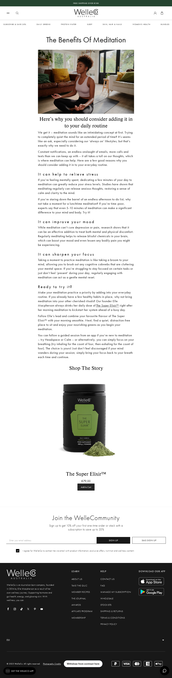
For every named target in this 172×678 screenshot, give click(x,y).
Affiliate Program (82, 611)
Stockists (106, 604)
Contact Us (107, 579)
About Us (77, 579)
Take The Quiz (79, 585)
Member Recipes (81, 592)
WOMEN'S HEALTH (141, 24)
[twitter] (28, 609)
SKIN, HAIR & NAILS (112, 24)
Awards (76, 604)
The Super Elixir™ (107, 305)
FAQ (102, 585)
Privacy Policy (108, 624)
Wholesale (107, 598)
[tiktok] (21, 609)
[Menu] (8, 13)
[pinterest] (35, 609)
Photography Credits (52, 663)
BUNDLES (165, 24)
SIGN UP (113, 540)
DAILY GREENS (44, 24)
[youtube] (41, 609)
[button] (19, 671)
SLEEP (89, 24)
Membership (79, 617)
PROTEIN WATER (68, 24)
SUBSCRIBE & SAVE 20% (14, 24)
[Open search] (17, 13)
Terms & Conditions (112, 617)
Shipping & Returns (111, 611)
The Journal (79, 598)
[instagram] (14, 609)
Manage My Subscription (115, 592)
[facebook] (8, 609)
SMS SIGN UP (149, 540)
